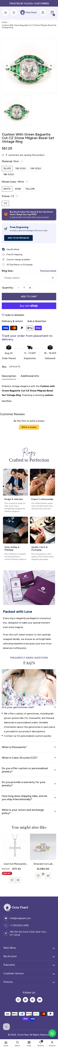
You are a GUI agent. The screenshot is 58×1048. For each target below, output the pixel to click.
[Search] (14, 12)
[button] (53, 12)
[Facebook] (25, 999)
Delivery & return (12, 321)
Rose (18, 189)
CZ (5, 203)
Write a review (29, 427)
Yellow (30, 189)
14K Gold (35, 168)
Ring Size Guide (48, 270)
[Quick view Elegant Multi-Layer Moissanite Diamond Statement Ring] (46, 876)
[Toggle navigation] (5, 12)
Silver (7, 168)
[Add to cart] (15, 874)
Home (4, 22)
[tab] (9, 376)
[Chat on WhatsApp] (52, 1033)
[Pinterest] (32, 999)
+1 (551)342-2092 (19, 925)
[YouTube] (39, 999)
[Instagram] (18, 999)
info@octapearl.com (20, 918)
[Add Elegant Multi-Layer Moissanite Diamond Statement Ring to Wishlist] (40, 876)
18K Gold (8, 174)
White (7, 189)
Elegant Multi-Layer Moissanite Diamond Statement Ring (43, 863)
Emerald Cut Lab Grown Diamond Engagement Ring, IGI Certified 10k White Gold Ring (15, 863)
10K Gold (20, 168)
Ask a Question (36, 321)
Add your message (18, 238)
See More (6, 401)
